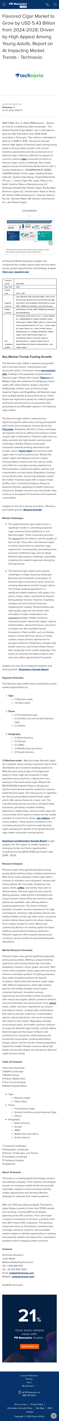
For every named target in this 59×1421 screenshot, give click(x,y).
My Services (28, 1386)
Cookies (30, 1411)
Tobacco (45, 377)
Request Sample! (32, 509)
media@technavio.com (21, 1273)
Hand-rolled (25, 451)
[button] (29, 76)
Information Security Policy (19, 1408)
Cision (35, 1416)
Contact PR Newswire (29, 1375)
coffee (20, 887)
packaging (14, 617)
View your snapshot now (15, 272)
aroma (16, 538)
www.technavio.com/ (23, 1276)
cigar (24, 159)
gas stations (43, 818)
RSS (49, 1408)
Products (29, 1379)
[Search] (55, 4)
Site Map (40, 1408)
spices (52, 1003)
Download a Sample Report (34, 669)
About (29, 1382)
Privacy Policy (36, 1404)
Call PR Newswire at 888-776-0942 (30, 1394)
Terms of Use (20, 1404)
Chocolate (7, 429)
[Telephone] (47, 4)
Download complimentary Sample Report (24, 841)
